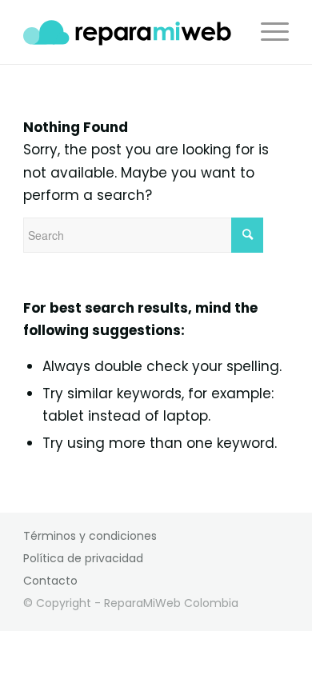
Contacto (50, 581)
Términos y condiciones (90, 536)
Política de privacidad (83, 558)
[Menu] (267, 32)
